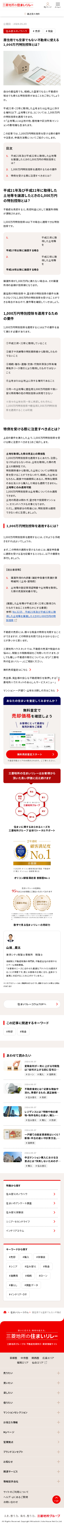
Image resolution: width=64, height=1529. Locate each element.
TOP (56, 1501)
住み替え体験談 (15, 1212)
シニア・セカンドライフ (18, 1221)
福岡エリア (23, 1362)
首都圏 (13, 1358)
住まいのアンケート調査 (19, 1203)
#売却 (9, 1031)
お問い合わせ (10, 1502)
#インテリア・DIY (18, 1294)
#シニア (13, 1266)
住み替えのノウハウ (16, 1194)
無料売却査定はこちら (15, 669)
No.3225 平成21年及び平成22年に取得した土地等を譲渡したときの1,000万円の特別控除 (31, 616)
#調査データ (31, 1285)
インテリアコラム (15, 1230)
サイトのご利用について (16, 1492)
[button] (32, 1373)
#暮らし (13, 1285)
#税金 (23, 1031)
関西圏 (35, 1358)
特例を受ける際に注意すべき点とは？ (31, 175)
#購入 (26, 1257)
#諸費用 (13, 1275)
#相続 (28, 1275)
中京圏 (24, 1358)
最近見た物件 (33, 13)
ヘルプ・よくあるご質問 (15, 1497)
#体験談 (40, 1257)
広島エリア (48, 1358)
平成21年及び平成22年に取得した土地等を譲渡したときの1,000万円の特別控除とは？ (33, 159)
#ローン (43, 1275)
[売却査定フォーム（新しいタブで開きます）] (32, 731)
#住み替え (30, 1266)
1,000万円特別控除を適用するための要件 (34, 169)
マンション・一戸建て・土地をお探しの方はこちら (29, 690)
